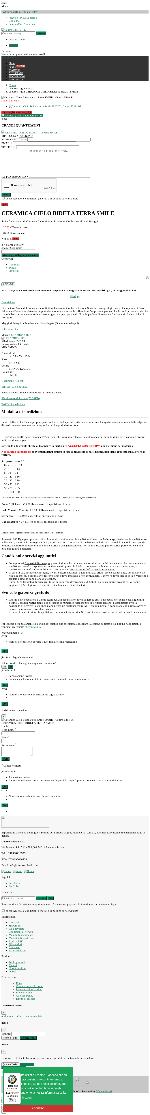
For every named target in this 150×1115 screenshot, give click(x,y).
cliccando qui (32, 626)
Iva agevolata (16, 928)
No (4, 666)
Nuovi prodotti (17, 968)
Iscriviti (41, 898)
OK (4, 651)
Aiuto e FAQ (16, 941)
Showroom (15, 925)
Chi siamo (14, 922)
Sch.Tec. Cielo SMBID (14, 386)
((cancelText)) (10, 1037)
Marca (5, 334)
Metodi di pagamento (21, 934)
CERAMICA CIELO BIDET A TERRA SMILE (31, 132)
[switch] (12, 1100)
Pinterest (13, 270)
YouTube (14, 886)
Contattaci (14, 20)
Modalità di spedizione (22, 938)
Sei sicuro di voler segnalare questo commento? (28, 663)
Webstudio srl (104, 1091)
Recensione (8, 745)
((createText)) (28, 1037)
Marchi (13, 965)
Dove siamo (23, 17)
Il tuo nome (8, 729)
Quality (5, 726)
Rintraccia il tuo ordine (29, 989)
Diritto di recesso (25, 998)
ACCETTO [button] (38, 1108)
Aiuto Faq (22, 23)
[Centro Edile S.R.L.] (14, 29)
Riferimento (8, 341)
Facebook (14, 883)
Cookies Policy (24, 995)
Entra (19, 983)
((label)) (6, 1033)
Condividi (7, 258)
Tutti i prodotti (17, 962)
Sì (11, 666)
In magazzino (9, 344)
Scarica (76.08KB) (20, 398)
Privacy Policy (24, 992)
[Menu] (18, 1075)
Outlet (12, 971)
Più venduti (15, 944)
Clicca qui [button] (25, 1097)
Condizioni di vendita (21, 931)
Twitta (12, 267)
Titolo (5, 737)
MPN (4, 347)
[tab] (75, 302)
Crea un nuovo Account (29, 986)
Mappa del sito (17, 950)
